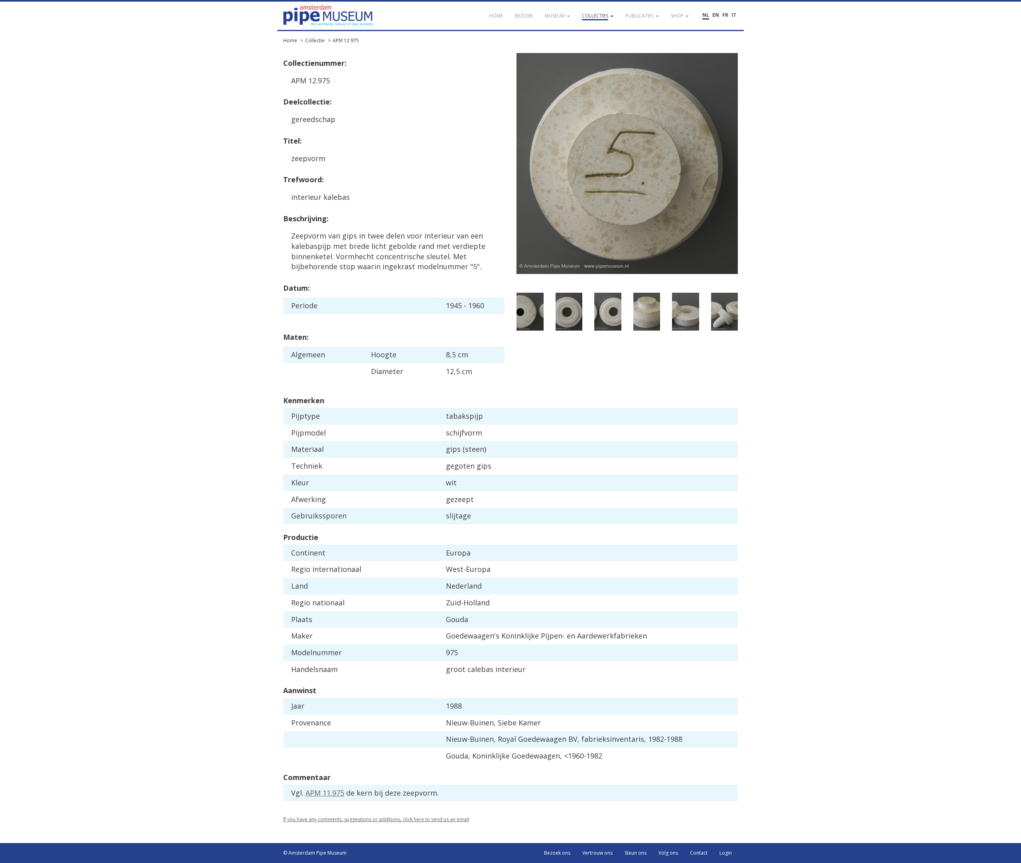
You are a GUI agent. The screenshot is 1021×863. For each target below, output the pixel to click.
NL (705, 15)
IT (733, 15)
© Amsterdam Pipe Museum (315, 852)
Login (725, 852)
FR (725, 15)
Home (290, 40)
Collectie (315, 40)
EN (715, 15)
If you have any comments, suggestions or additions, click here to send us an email (376, 819)
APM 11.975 (325, 793)
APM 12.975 (346, 40)
